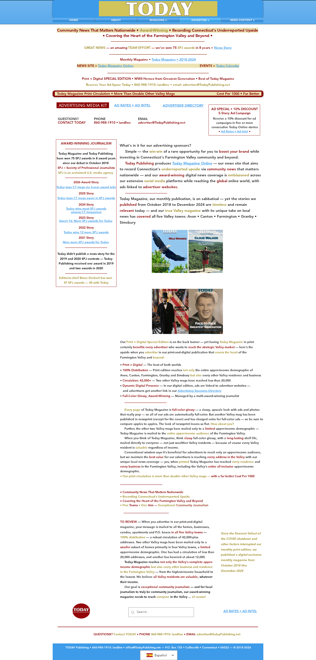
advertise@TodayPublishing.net (206, 85)
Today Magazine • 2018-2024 (174, 59)
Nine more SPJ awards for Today (86, 242)
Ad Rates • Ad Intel (234, 131)
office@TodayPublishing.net (143, 647)
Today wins (71, 232)
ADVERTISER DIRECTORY (183, 105)
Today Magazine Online (192, 163)
